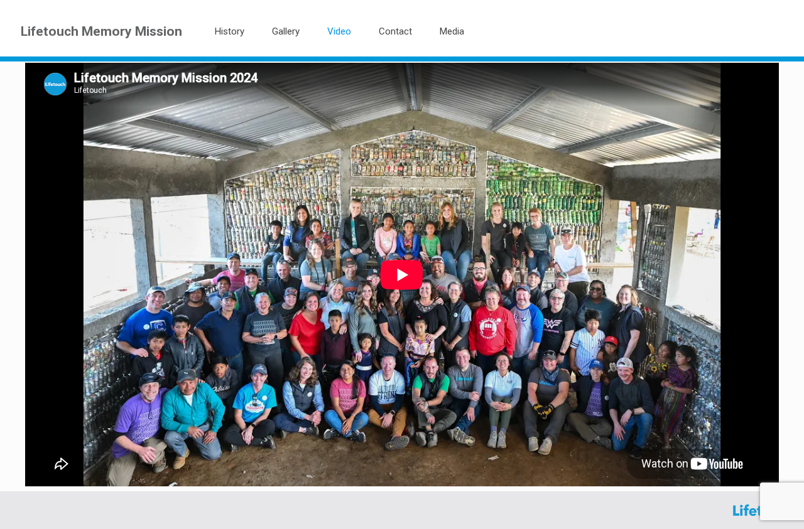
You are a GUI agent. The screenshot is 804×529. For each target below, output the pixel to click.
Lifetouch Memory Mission (101, 31)
